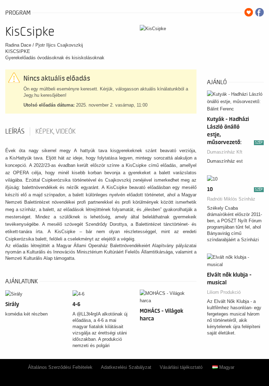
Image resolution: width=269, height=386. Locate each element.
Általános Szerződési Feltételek (60, 367)
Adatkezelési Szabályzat (126, 367)
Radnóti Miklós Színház (231, 199)
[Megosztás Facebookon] (259, 12)
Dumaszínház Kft (224, 152)
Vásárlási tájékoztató (181, 367)
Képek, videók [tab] (55, 131)
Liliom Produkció (224, 292)
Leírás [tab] (15, 131)
